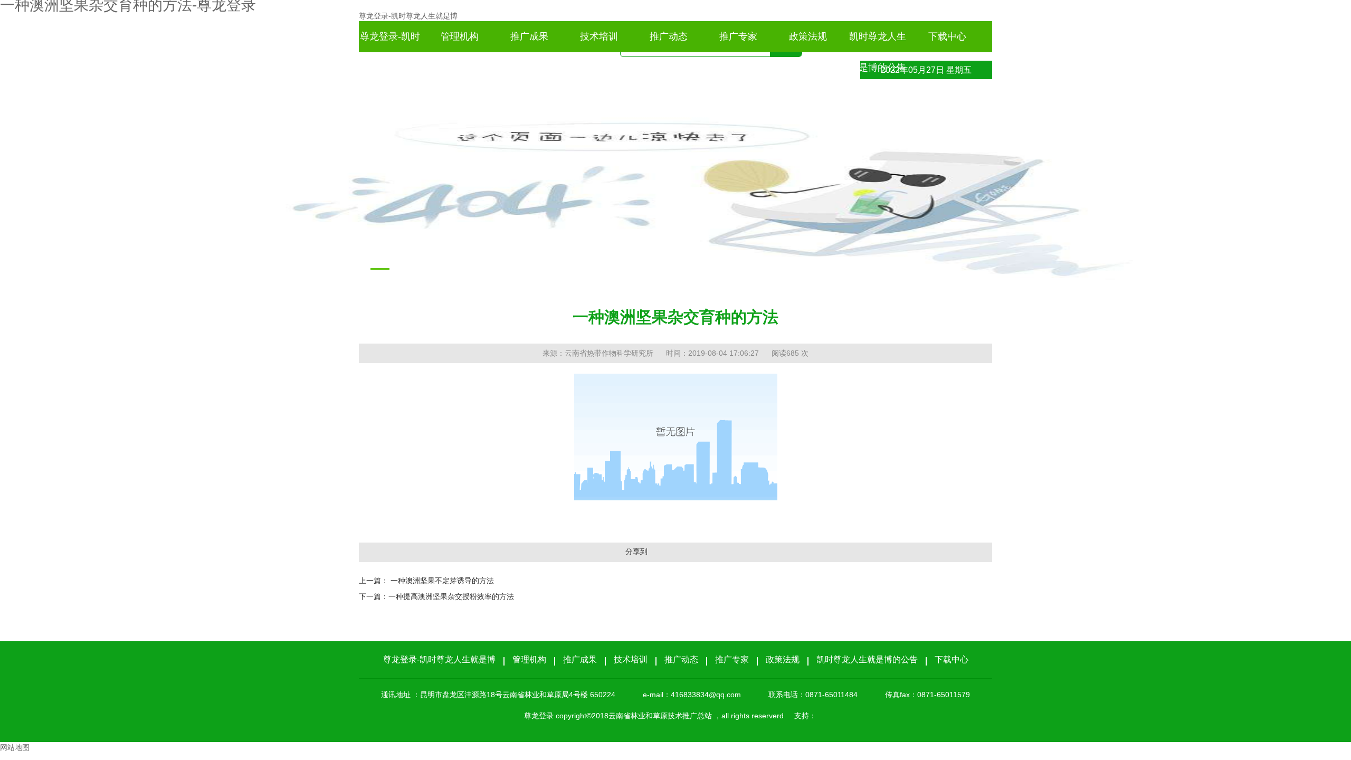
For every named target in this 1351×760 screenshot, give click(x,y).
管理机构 (460, 36)
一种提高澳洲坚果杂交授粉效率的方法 (451, 596)
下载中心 (947, 36)
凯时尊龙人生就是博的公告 (877, 41)
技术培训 (599, 36)
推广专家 (738, 36)
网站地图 (15, 747)
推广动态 (669, 36)
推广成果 (529, 36)
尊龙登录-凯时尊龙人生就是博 (408, 16)
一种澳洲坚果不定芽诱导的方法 (442, 580)
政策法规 (808, 36)
